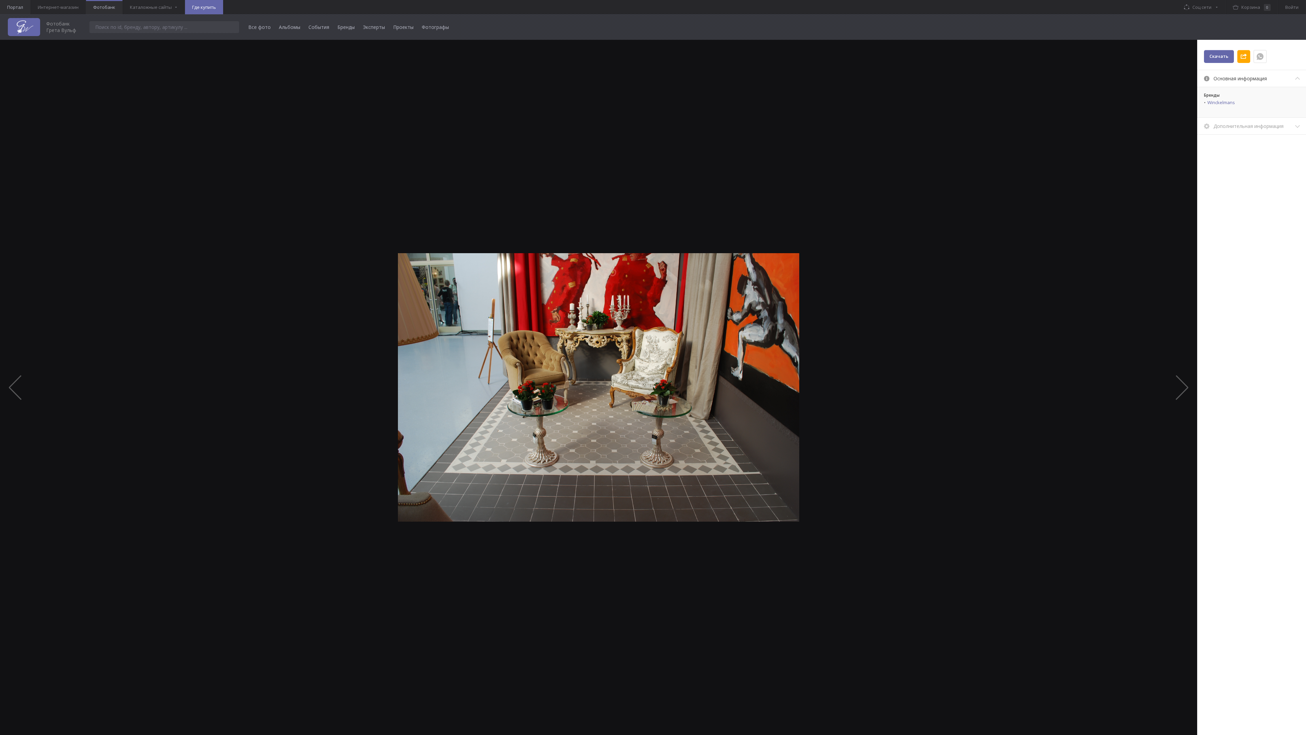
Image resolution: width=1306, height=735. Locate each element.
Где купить (204, 7)
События (318, 27)
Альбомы (289, 27)
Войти (1292, 7)
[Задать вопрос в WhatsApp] (1260, 56)
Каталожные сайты (151, 7)
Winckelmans (1221, 102)
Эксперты (374, 27)
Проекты (403, 27)
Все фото (259, 27)
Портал (15, 7)
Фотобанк (104, 7)
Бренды (346, 27)
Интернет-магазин (58, 7)
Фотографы (435, 27)
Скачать (1218, 56)
